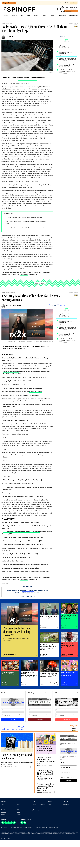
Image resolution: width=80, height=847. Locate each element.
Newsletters (62, 15)
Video (2, 804)
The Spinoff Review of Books (13, 305)
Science (3, 814)
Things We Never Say (10, 544)
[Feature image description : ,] (46, 739)
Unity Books (24, 274)
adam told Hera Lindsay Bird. (36, 500)
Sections (36, 15)
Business (19, 814)
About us (34, 806)
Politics (5, 15)
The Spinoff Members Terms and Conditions (21, 827)
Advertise (42, 804)
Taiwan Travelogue (9, 480)
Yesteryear (6, 554)
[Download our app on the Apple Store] (21, 823)
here (27, 83)
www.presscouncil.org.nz (39, 833)
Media (18, 812)
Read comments (27, 596)
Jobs (41, 806)
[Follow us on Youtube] (8, 823)
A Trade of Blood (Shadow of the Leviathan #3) (18, 404)
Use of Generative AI (35, 810)
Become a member (73, 15)
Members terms (51, 806)
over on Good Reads (35, 391)
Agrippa (5, 381)
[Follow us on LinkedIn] (14, 823)
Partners (3, 812)
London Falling (7, 395)
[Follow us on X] (5, 823)
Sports (18, 809)
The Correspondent (9, 388)
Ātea (22, 15)
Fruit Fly (5, 420)
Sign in (74, 2)
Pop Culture (14, 15)
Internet (3, 809)
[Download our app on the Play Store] (24, 823)
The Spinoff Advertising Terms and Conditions (47, 827)
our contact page (65, 832)
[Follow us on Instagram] (11, 823)
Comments (62, 305)
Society (18, 804)
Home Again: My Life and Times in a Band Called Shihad (21, 358)
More (44, 15)
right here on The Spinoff (41, 368)
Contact (34, 804)
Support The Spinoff (9, 3)
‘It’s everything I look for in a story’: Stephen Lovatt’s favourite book (25, 228)
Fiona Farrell (9, 36)
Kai (2, 806)
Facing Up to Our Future (11, 371)
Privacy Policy (4, 827)
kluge (5, 496)
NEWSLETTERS (69, 733)
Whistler (5, 557)
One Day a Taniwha (9, 568)
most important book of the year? (14, 493)
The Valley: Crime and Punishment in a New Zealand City (21, 487)
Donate (49, 804)
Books (28, 15)
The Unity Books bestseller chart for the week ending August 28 (24, 217)
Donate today (69, 11)
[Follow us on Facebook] (2, 823)
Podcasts (52, 15)
